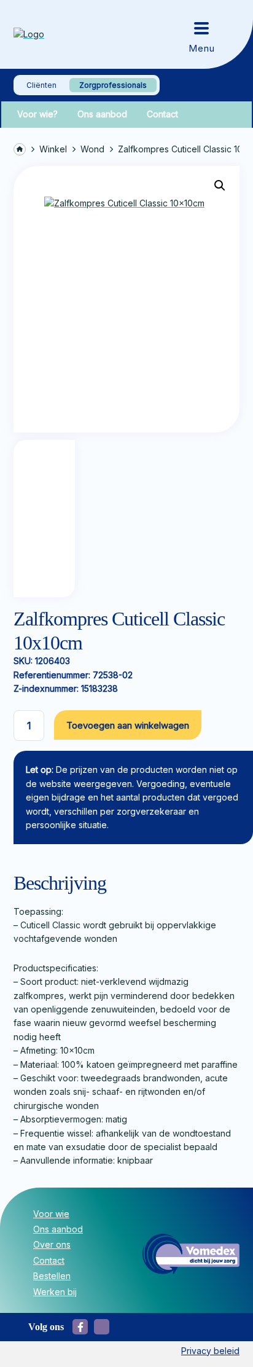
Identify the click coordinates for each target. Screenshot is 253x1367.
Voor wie (51, 1213)
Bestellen (52, 1276)
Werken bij (55, 1292)
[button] (220, 185)
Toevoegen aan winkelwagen (127, 725)
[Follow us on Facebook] (80, 1326)
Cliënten (41, 85)
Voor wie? (37, 114)
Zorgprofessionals (113, 85)
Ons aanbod (102, 114)
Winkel (53, 149)
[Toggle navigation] (201, 34)
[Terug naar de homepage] (56, 34)
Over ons (52, 1244)
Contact (162, 114)
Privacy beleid (210, 1350)
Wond (92, 149)
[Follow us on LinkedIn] (101, 1326)
